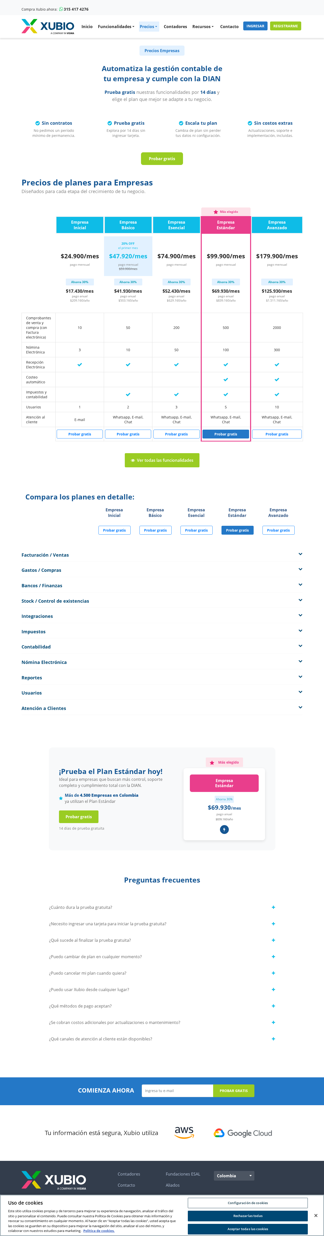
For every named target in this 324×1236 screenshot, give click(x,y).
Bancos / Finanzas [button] (42, 586)
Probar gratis (162, 158)
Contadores (175, 26)
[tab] (162, 555)
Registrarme (285, 26)
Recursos (201, 26)
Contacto (229, 26)
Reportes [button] (32, 678)
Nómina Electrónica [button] (44, 662)
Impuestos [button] (34, 632)
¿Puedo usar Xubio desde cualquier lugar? (89, 989)
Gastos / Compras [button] (41, 570)
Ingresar (255, 26)
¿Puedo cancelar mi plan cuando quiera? (87, 973)
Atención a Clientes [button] (44, 708)
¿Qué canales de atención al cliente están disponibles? (100, 1039)
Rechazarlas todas (247, 1215)
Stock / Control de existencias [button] (55, 601)
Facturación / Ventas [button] (45, 555)
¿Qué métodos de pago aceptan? (80, 1006)
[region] (162, 1215)
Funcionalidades (114, 26)
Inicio (87, 26)
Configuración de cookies (248, 1203)
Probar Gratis (234, 1090)
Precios (147, 26)
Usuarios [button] (32, 693)
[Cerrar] (315, 1215)
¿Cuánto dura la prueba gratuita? (80, 907)
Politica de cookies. (99, 1230)
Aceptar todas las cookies (248, 1229)
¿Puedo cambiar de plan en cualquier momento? (95, 956)
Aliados (173, 1185)
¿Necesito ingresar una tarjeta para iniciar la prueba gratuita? (107, 924)
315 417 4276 (76, 9)
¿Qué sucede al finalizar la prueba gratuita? (90, 940)
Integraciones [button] (37, 616)
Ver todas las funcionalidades (165, 460)
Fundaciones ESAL (183, 1174)
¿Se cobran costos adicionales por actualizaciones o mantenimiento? (114, 1022)
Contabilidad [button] (36, 647)
